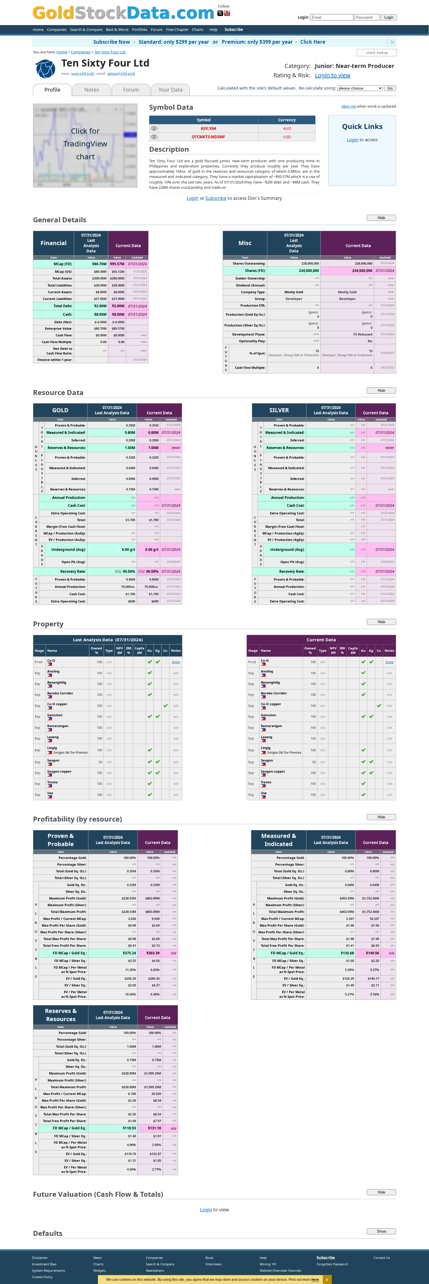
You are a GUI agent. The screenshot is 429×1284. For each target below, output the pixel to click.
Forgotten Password (332, 1264)
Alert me (348, 106)
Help (214, 29)
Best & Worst (117, 29)
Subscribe (215, 198)
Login (193, 198)
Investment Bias (44, 1264)
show (176, 662)
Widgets (97, 1270)
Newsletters (155, 1270)
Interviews (212, 1264)
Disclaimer (40, 1257)
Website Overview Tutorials (280, 1270)
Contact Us (382, 1257)
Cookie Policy (42, 1277)
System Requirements (48, 1270)
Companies (57, 29)
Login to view (332, 75)
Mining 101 (268, 1264)
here (315, 1280)
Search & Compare (86, 29)
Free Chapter (177, 29)
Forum (157, 29)
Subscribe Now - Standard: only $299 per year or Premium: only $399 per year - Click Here (209, 42)
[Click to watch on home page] (153, 128)
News (95, 1257)
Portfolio (139, 29)
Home (38, 29)
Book (208, 1257)
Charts (197, 29)
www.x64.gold (82, 73)
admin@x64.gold (121, 73)
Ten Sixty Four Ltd (109, 52)
